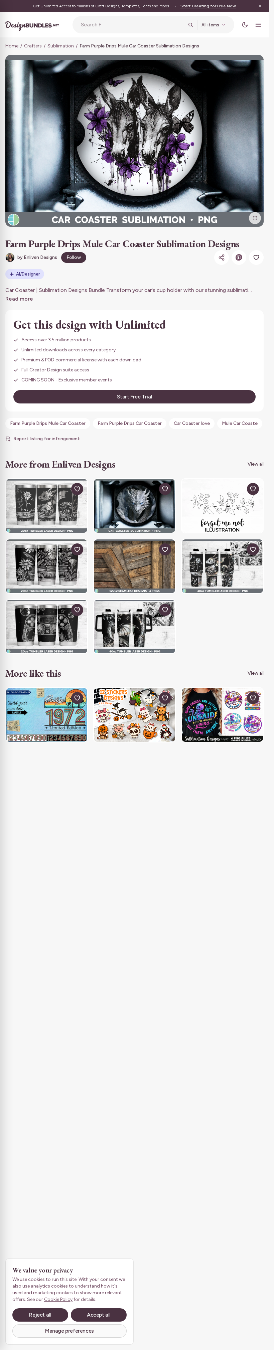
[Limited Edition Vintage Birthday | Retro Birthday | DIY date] (46, 715)
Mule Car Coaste (240, 423)
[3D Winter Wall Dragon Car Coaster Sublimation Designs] (134, 506)
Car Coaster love (192, 423)
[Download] (62, 489)
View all (256, 464)
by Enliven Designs (37, 257)
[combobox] (132, 25)
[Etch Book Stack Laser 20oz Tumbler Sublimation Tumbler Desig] (46, 566)
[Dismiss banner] (260, 6)
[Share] (221, 257)
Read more (19, 299)
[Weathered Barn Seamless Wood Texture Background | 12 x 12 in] (134, 566)
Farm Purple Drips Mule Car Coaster (48, 423)
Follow (73, 257)
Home (11, 46)
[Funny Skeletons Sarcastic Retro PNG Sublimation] (222, 715)
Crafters (33, 46)
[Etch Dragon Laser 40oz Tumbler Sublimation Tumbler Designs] (134, 627)
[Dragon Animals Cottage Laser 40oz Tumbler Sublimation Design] (222, 566)
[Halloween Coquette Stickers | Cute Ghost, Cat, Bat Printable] (134, 715)
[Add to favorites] (256, 257)
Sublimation (60, 46)
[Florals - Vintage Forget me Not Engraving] (222, 506)
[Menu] (258, 24)
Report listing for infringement (46, 439)
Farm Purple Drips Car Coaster (130, 423)
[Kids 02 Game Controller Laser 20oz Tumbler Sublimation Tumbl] (46, 627)
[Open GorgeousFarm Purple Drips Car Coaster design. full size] (134, 141)
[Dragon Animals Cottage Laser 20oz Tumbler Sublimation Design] (46, 506)
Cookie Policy (58, 1299)
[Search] (190, 25)
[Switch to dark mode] (245, 24)
